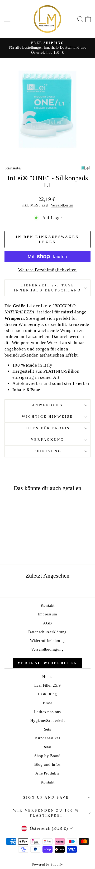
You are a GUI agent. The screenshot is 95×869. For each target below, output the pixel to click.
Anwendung (47, 405)
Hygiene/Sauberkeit (47, 720)
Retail (47, 747)
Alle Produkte (47, 773)
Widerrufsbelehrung (47, 640)
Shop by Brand (47, 755)
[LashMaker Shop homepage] (47, 19)
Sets (47, 729)
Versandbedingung (47, 649)
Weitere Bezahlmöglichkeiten (47, 269)
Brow (47, 703)
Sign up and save (46, 797)
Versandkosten (62, 205)
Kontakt (48, 605)
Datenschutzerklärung (47, 631)
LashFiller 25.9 (47, 685)
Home (47, 676)
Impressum (47, 614)
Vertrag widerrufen (47, 663)
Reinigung (47, 451)
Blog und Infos (47, 764)
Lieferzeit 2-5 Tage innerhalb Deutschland (47, 287)
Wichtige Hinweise (47, 416)
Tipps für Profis (47, 428)
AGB (47, 623)
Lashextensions (47, 711)
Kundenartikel (47, 738)
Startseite (12, 168)
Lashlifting (47, 694)
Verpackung (47, 440)
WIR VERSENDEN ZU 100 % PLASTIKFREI (46, 812)
